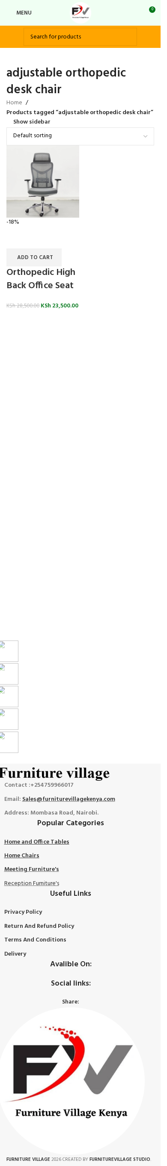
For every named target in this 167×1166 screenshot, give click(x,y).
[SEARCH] (128, 37)
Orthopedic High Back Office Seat (40, 279)
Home (14, 103)
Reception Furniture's (31, 884)
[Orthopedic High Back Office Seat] (42, 181)
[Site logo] (80, 13)
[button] (34, 257)
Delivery (15, 954)
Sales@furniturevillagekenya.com (68, 799)
